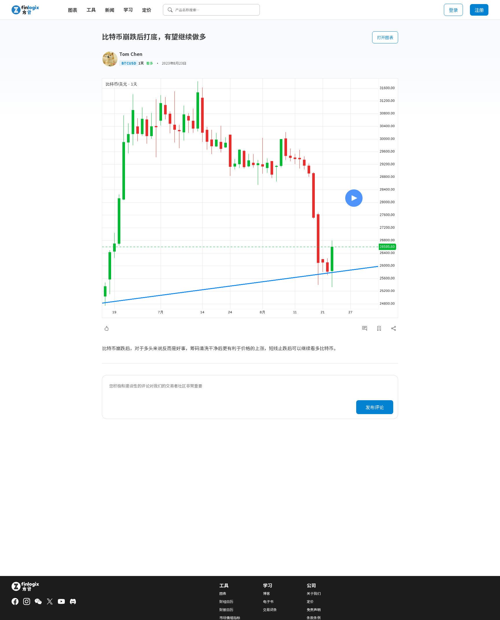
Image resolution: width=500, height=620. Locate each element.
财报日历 (226, 609)
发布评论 (374, 407)
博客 (266, 593)
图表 (72, 9)
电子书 (268, 601)
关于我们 (314, 593)
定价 (146, 9)
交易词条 (270, 609)
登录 (453, 9)
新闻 (109, 9)
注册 (479, 9)
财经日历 (226, 601)
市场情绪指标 (229, 617)
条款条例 (314, 617)
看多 (149, 63)
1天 (141, 63)
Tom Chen (130, 53)
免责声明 (314, 609)
